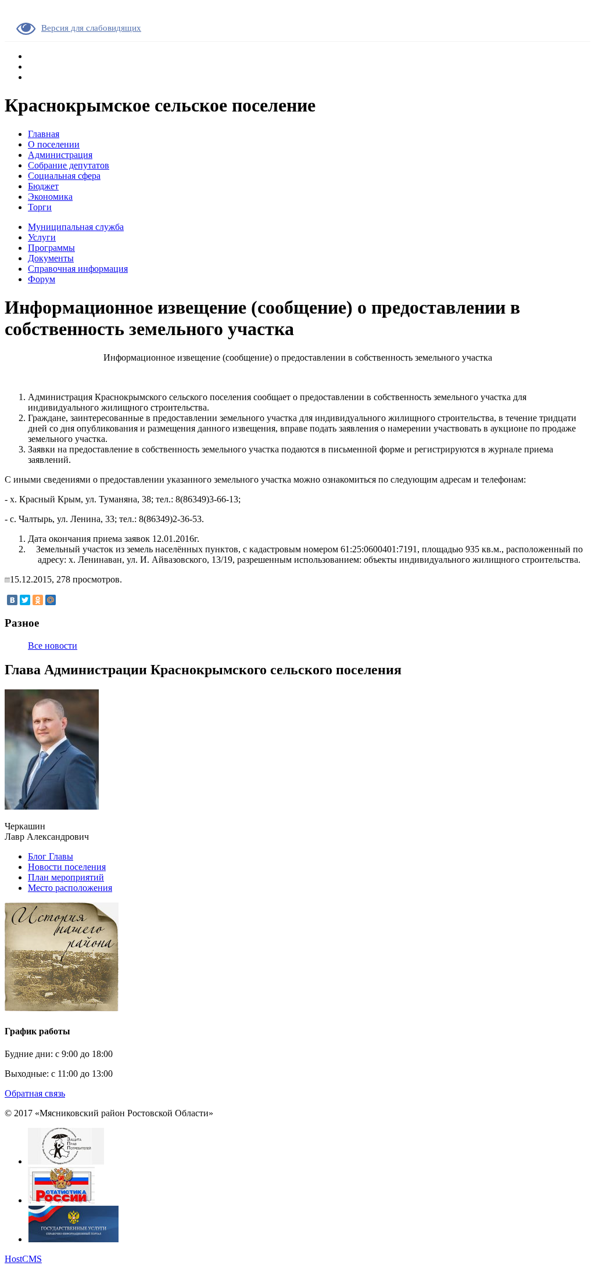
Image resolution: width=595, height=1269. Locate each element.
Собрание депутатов (68, 165)
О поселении (54, 144)
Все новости (52, 645)
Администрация (60, 155)
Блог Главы (50, 856)
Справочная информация (78, 269)
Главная (43, 134)
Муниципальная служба (76, 227)
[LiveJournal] (63, 600)
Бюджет (43, 186)
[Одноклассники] (38, 600)
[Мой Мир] (50, 600)
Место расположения (70, 888)
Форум (41, 279)
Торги (40, 207)
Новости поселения (67, 867)
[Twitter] (25, 600)
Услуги (42, 237)
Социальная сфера (64, 176)
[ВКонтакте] (12, 600)
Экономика (50, 197)
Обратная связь (35, 1093)
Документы (51, 258)
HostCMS (23, 1259)
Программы (51, 248)
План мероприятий (66, 877)
